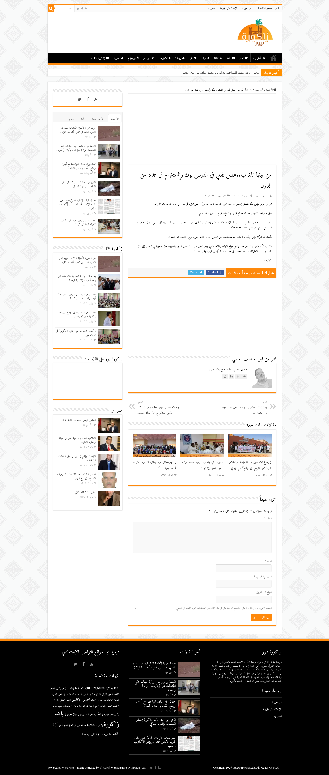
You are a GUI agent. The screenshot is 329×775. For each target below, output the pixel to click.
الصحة (71, 694)
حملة (111, 714)
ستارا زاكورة (92, 725)
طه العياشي (81, 725)
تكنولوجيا (163, 58)
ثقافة (216, 58)
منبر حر (146, 58)
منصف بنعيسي (262, 196)
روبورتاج (132, 58)
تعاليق (82, 118)
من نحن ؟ (246, 8)
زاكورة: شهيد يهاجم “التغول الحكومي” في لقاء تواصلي (76, 332)
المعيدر (109, 706)
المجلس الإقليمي (81, 700)
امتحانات (90, 706)
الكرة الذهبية (108, 700)
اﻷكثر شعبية (98, 118)
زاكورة (111, 724)
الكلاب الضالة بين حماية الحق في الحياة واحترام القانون (77, 440)
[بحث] (51, 8)
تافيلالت (66, 706)
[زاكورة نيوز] (255, 32)
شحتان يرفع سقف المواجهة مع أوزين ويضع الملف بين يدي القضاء (78, 166)
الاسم (268, 561)
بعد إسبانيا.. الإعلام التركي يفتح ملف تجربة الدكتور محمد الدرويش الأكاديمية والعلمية (77, 204)
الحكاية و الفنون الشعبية (92, 694)
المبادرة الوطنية (96, 700)
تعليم (241, 58)
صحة (229, 58)
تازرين (73, 706)
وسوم (71, 118)
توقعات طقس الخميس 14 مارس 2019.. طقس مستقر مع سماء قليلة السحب (158, 408)
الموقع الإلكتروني (264, 592)
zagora (86, 688)
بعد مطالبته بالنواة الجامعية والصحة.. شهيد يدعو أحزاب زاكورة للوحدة (76, 278)
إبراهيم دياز (69, 688)
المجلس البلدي (65, 700)
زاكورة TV (99, 58)
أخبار (258, 58)
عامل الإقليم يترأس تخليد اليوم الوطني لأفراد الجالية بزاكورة (78, 222)
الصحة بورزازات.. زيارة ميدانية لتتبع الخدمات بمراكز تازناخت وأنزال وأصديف (76, 148)
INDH (77, 688)
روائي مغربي (72, 714)
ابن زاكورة (60, 688)
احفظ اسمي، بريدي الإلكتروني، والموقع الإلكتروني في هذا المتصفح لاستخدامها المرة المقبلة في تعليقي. (223, 608)
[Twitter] (78, 9)
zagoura (99, 688)
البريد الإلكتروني (263, 576)
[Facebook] (82, 9)
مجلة (110, 734)
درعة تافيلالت (91, 714)
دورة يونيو (81, 714)
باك (84, 706)
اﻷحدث (114, 118)
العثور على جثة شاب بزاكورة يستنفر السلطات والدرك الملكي (79, 184)
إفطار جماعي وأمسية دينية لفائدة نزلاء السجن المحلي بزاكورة (203, 465)
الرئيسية (273, 57)
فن (190, 58)
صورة (116, 58)
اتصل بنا (211, 8)
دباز (107, 714)
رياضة (178, 58)
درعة (101, 714)
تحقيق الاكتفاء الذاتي (85, 492)
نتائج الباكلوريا (95, 734)
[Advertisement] (202, 129)
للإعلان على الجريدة (228, 8)
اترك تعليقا (206, 196)
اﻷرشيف (258, 89)
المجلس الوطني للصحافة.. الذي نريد (79, 420)
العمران (65, 694)
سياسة (203, 58)
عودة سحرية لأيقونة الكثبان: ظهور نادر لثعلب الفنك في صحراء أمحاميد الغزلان (77, 130)
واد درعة (85, 734)
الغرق (60, 694)
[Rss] (86, 9)
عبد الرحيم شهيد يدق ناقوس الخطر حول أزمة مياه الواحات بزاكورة (76, 296)
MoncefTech (138, 767)
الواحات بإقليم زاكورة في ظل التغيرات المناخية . (77, 458)
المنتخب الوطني (100, 706)
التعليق (267, 518)
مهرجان (105, 734)
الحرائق (104, 694)
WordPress (68, 767)
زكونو (100, 725)
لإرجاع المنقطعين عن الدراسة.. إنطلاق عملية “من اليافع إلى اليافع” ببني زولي (250, 465)
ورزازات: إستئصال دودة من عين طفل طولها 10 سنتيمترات (244, 408)
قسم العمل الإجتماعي (67, 725)
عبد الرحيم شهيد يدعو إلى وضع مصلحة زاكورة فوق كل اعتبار (77, 314)
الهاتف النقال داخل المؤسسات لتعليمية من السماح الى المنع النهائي (75, 476)
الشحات (78, 694)
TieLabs (104, 767)
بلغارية (79, 706)
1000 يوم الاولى (112, 688)
